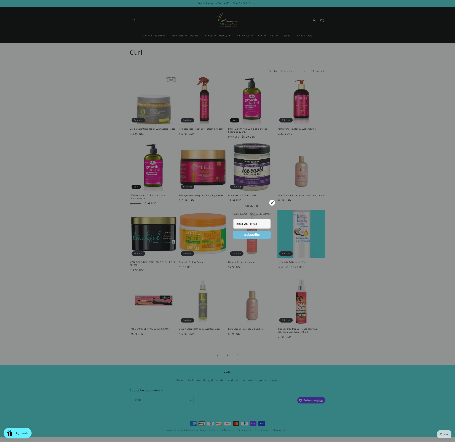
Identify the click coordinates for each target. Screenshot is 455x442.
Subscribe (252, 234)
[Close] (272, 202)
